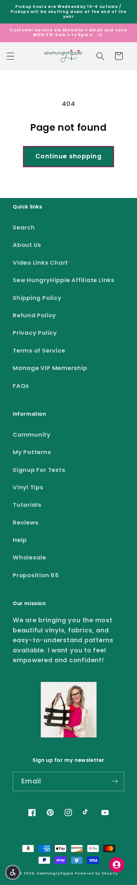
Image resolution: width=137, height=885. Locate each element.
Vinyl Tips (28, 487)
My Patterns (32, 452)
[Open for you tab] (116, 864)
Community (32, 435)
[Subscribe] (115, 781)
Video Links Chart (40, 263)
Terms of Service (39, 350)
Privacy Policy (35, 333)
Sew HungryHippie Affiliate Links (63, 280)
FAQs (21, 386)
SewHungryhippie (55, 873)
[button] (10, 56)
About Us (27, 245)
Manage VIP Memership (50, 368)
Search (24, 227)
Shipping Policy (37, 298)
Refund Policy (34, 315)
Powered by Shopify (96, 873)
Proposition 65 (36, 575)
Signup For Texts (39, 470)
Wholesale (29, 557)
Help (20, 540)
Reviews (25, 522)
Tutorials (27, 505)
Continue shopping (68, 156)
